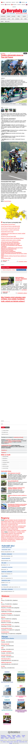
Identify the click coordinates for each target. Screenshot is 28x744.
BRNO (2, 532)
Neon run (3, 640)
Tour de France (7, 201)
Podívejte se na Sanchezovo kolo (8, 248)
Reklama (8, 741)
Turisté (24, 16)
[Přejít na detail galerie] (14, 102)
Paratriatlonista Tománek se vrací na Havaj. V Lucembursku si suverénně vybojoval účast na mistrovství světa (17, 505)
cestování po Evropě (18, 437)
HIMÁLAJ (3, 535)
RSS (26, 741)
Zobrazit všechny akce (7, 547)
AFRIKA (14, 540)
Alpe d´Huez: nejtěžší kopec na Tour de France (12, 247)
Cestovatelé (3, 736)
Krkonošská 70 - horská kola (7, 567)
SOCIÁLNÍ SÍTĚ (5, 456)
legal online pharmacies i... (6, 620)
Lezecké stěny (5, 468)
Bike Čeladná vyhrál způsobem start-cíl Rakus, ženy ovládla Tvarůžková (13, 298)
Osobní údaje (16, 741)
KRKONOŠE (4, 521)
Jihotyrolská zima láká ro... (6, 658)
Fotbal (2, 647)
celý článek (24, 289)
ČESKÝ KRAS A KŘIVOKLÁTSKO (12, 523)
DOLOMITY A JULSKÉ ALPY (12, 535)
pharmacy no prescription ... (6, 609)
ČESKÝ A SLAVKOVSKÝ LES (18, 521)
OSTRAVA (23, 530)
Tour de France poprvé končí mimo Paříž (10, 228)
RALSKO (16, 520)
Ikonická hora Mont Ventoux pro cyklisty (10, 244)
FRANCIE (10, 533)
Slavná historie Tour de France (8, 224)
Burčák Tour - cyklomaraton (7, 571)
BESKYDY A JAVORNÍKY (7, 530)
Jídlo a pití (7, 21)
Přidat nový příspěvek (21, 269)
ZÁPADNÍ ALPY (11, 539)
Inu (1, 598)
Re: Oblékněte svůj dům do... (6, 651)
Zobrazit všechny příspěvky (8, 638)
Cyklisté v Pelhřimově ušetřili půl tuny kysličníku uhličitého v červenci (16, 488)
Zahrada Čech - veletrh (6, 580)
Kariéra (11, 741)
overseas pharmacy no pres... (6, 628)
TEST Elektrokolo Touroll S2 (14, 473)
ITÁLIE (22, 538)
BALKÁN (9, 540)
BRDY (2, 523)
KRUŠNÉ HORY (22, 520)
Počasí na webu (5, 466)
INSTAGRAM (8, 4)
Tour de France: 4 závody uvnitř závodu (10, 229)
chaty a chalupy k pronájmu (14, 440)
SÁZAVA (6, 520)
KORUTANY (4, 540)
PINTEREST (14, 4)
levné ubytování (8, 441)
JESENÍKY (21, 527)
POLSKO (21, 536)
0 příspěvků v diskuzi (22, 261)
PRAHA (9, 521)
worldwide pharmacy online (6, 606)
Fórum (5, 637)
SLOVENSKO (4, 539)
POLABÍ (10, 524)
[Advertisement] (14, 37)
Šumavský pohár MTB (6, 558)
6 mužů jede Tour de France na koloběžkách (11, 252)
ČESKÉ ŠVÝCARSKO (6, 526)
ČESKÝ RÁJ (15, 524)
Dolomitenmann (5, 584)
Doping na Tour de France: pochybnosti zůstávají (12, 238)
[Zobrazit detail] (2, 111)
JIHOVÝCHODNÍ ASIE (6, 536)
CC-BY (1, 740)
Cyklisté (13, 16)
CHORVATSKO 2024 (6, 445)
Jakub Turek (18, 740)
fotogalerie (5, 107)
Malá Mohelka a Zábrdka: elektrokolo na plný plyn (21, 279)
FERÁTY (17, 2)
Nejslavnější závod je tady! (7, 231)
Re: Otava (3, 666)
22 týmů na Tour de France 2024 (8, 236)
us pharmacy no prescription (6, 613)
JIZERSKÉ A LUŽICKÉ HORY (19, 526)
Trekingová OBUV (6, 462)
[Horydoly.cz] (14, 11)
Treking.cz (3, 452)
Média (2, 738)
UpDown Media (22, 741)
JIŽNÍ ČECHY (4, 524)
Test (23, 736)
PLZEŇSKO (4, 529)
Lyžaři (9, 736)
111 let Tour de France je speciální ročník (10, 226)
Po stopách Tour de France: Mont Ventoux (10, 243)
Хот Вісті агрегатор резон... (6, 624)
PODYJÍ (17, 527)
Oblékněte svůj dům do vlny (6, 662)
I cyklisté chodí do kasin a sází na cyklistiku (11, 240)
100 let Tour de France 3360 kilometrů (9, 241)
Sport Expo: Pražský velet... (6, 655)
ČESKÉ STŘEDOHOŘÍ (12, 529)
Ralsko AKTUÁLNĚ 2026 (13, 480)
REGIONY (13, 2)
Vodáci (8, 16)
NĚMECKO (3, 538)
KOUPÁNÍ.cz (5, 458)
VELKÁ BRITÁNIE (17, 533)
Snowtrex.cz (4, 450)
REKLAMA (23, 4)
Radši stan (3, 617)
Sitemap (10, 743)
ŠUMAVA (11, 520)
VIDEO (3, 2)
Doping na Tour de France (7, 250)
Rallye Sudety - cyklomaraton (7, 589)
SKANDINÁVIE (10, 538)
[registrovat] (7, 427)
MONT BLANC (15, 536)
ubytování (8, 439)
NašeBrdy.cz (5, 460)
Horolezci (3, 16)
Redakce (4, 741)
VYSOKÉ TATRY (8, 2)
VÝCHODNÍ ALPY (12, 532)
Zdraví (2, 21)
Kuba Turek (5, 260)
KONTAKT (19, 4)
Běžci (19, 16)
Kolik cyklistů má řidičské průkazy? (13, 301)
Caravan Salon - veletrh (6, 549)
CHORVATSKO (19, 539)
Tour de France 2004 (6, 258)
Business (18, 736)
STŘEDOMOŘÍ (4, 533)
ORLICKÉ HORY (5, 527)
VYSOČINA (12, 527)
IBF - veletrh (4, 562)
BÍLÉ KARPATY (17, 530)
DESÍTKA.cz (5, 464)
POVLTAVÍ (23, 523)
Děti (14, 736)
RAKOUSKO (17, 538)
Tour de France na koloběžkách (8, 251)
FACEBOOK (23, 2)
